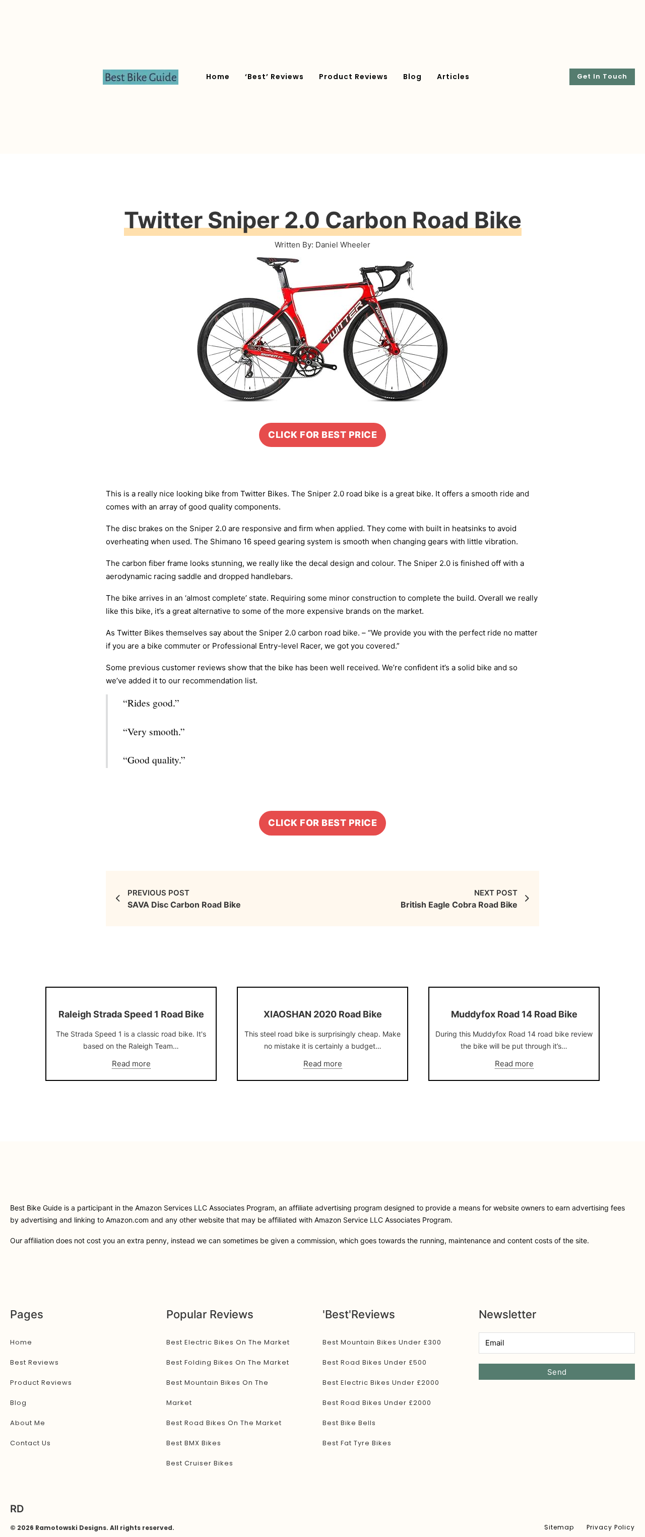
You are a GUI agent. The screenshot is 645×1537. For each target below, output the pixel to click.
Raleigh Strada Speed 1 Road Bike (131, 1014)
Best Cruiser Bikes (199, 1463)
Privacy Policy (611, 1527)
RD (17, 1509)
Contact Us (30, 1443)
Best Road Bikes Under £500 (374, 1362)
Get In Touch (602, 76)
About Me (27, 1423)
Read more (131, 1063)
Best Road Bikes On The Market (224, 1423)
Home (218, 77)
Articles (453, 77)
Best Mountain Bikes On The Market (217, 1392)
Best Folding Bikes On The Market (227, 1362)
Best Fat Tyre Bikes (357, 1443)
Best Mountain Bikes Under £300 (381, 1342)
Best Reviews (34, 1362)
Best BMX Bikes (193, 1443)
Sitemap (559, 1527)
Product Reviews (353, 77)
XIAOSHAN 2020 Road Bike (323, 1014)
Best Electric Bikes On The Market (228, 1342)
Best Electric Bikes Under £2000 (380, 1382)
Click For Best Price (322, 434)
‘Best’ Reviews (274, 77)
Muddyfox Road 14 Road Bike (514, 1014)
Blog (412, 77)
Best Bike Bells (349, 1423)
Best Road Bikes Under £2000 (376, 1402)
